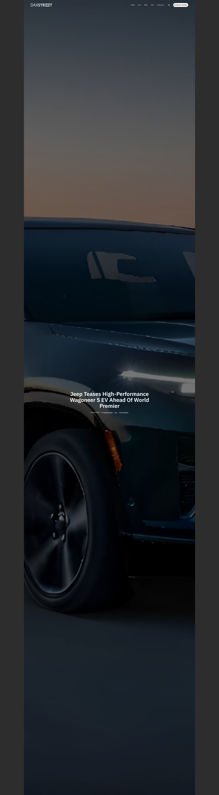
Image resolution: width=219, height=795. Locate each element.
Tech (152, 5)
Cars (139, 5)
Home (133, 5)
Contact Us (160, 5)
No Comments (123, 412)
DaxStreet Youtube (180, 5)
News (146, 5)
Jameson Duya (108, 412)
